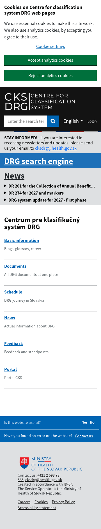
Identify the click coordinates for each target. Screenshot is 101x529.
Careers (24, 501)
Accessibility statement (37, 507)
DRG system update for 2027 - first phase (47, 200)
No (92, 422)
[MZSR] (50, 464)
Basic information (21, 240)
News (14, 175)
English (71, 121)
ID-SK (68, 484)
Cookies (41, 501)
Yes (85, 422)
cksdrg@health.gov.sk (56, 148)
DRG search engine (38, 161)
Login (92, 121)
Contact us (84, 435)
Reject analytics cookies (50, 75)
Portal (10, 369)
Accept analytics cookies (50, 60)
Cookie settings (50, 46)
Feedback (13, 343)
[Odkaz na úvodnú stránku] (39, 102)
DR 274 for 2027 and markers (36, 193)
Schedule (13, 292)
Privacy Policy (63, 501)
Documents (15, 266)
